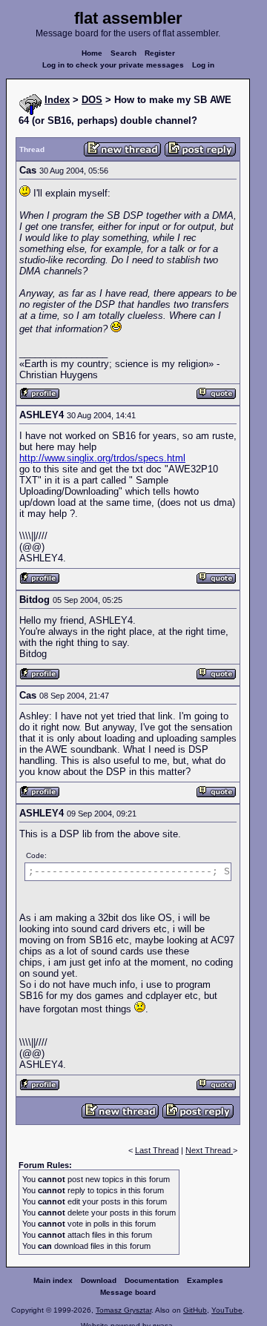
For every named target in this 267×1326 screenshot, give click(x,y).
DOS (92, 99)
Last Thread (157, 1150)
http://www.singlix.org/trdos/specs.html (102, 458)
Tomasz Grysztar (123, 1310)
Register (160, 53)
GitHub (195, 1310)
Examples (205, 1280)
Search (123, 53)
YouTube (227, 1310)
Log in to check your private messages (113, 65)
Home (92, 53)
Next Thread (209, 1150)
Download (98, 1280)
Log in (203, 65)
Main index (53, 1280)
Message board (128, 1292)
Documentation (152, 1280)
